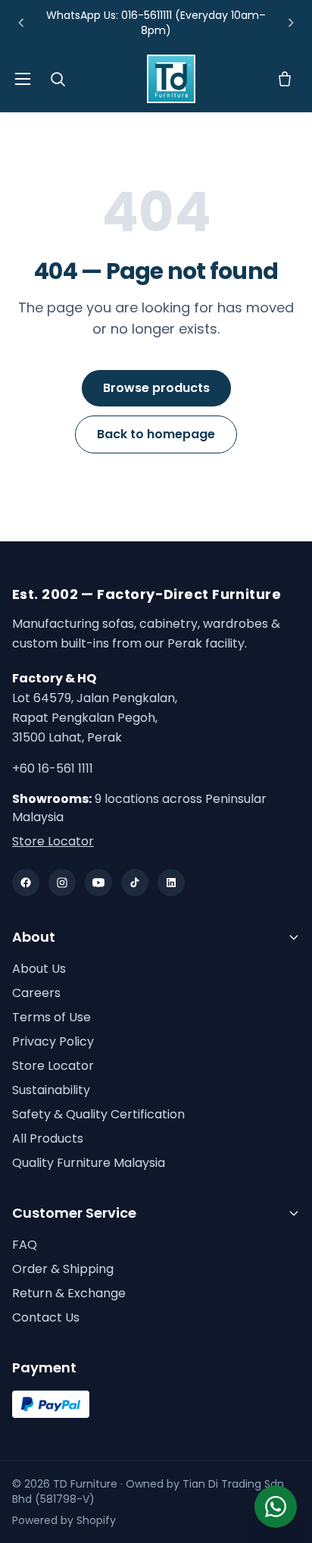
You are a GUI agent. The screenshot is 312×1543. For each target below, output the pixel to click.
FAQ (24, 1244)
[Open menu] (22, 79)
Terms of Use (51, 1017)
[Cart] (285, 79)
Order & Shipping (63, 1269)
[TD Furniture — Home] (171, 79)
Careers (36, 993)
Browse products (156, 388)
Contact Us (46, 1317)
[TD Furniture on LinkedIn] (171, 882)
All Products (47, 1138)
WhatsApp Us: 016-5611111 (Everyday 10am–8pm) (156, 23)
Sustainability (51, 1090)
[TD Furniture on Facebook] (25, 882)
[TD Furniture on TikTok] (134, 882)
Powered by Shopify (64, 1520)
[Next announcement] (291, 23)
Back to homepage (156, 434)
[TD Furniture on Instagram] (62, 882)
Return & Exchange (69, 1293)
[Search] (57, 79)
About (33, 936)
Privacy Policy (53, 1041)
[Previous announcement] (21, 23)
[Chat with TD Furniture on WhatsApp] (275, 1506)
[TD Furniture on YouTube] (98, 882)
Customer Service (74, 1212)
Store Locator (53, 841)
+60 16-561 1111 (52, 768)
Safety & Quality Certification (98, 1114)
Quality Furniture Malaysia (88, 1162)
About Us (39, 968)
